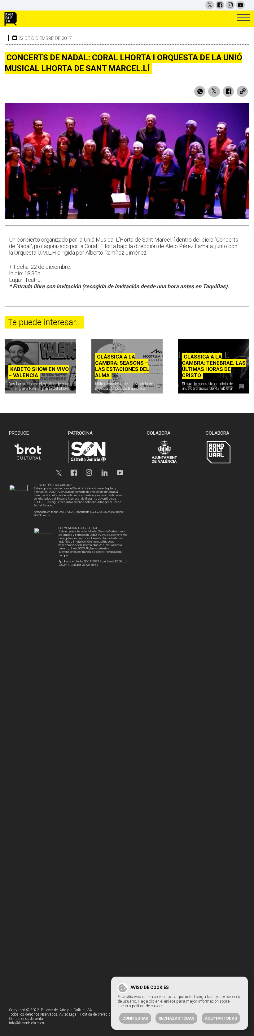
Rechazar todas (176, 1018)
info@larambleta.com (26, 1023)
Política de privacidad (97, 1014)
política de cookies (148, 1006)
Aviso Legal (68, 1014)
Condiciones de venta (26, 1019)
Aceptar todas (221, 1018)
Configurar (135, 1018)
